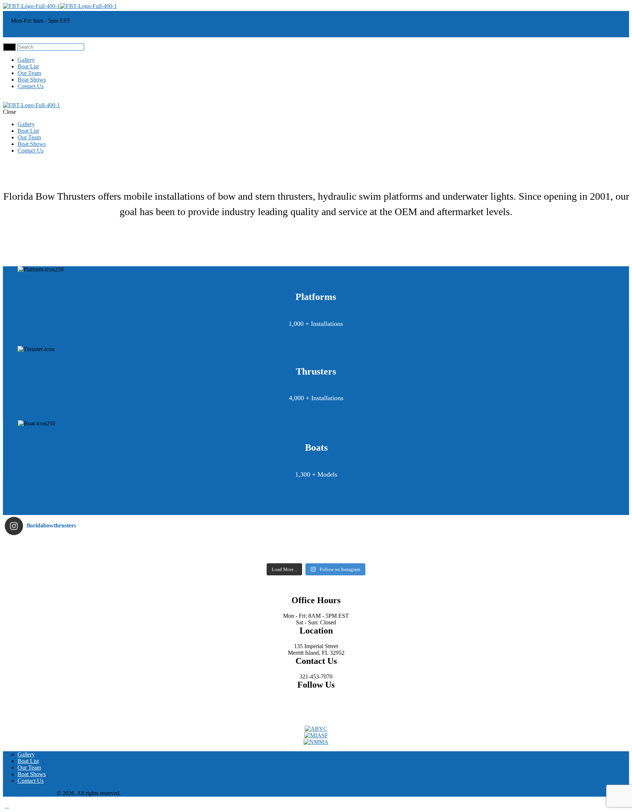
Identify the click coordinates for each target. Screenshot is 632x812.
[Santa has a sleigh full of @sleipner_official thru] (83, 545)
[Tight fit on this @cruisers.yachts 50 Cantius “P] (394, 545)
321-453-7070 (28, 14)
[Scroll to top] (7, 805)
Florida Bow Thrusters (29, 793)
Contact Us (31, 86)
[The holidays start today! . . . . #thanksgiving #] (238, 545)
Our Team (29, 73)
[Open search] (9, 47)
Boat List (28, 66)
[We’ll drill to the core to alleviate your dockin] (83, 555)
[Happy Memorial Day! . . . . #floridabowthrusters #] (238, 555)
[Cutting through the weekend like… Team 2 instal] (550, 545)
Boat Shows (32, 79)
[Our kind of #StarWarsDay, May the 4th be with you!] (394, 555)
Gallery (26, 60)
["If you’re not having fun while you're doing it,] (550, 555)
